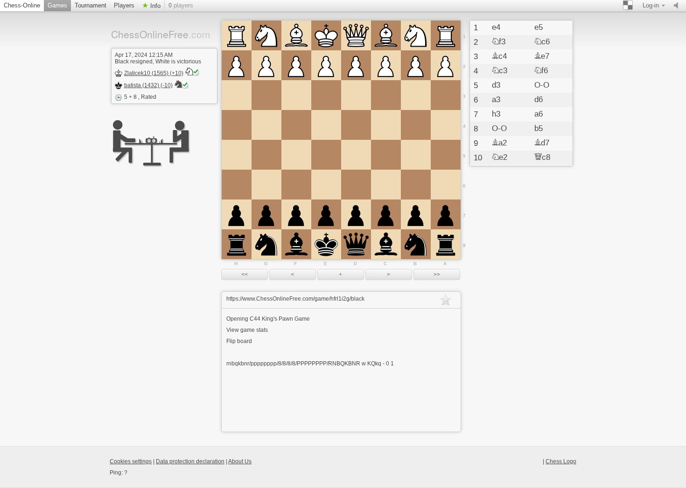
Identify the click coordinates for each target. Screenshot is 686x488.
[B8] (416, 244)
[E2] (326, 65)
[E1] (326, 35)
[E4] (326, 125)
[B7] (416, 214)
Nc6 (542, 42)
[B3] (416, 95)
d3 (496, 85)
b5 (538, 128)
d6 (538, 99)
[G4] (266, 125)
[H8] (237, 244)
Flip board (239, 341)
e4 (496, 27)
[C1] (386, 35)
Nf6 (541, 71)
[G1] (266, 35)
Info (154, 5)
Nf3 (498, 42)
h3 (496, 114)
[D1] (356, 35)
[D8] (356, 244)
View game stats (247, 330)
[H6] (237, 184)
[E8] (326, 244)
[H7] (237, 214)
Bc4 (499, 56)
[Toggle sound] (678, 5)
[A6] (446, 184)
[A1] (446, 35)
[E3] (326, 95)
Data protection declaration (190, 461)
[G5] (266, 155)
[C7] (386, 214)
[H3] (237, 95)
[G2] (266, 65)
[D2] (356, 65)
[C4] (386, 125)
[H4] (237, 125)
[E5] (326, 155)
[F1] (296, 35)
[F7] (296, 214)
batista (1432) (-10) (148, 85)
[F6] (296, 184)
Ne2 (499, 157)
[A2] (446, 65)
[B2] (416, 65)
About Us (240, 461)
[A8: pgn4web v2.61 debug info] (446, 244)
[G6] (266, 184)
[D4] (356, 125)
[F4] (296, 125)
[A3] (446, 95)
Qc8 (542, 157)
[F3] (296, 95)
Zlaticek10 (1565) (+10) (153, 73)
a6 (538, 114)
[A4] (446, 125)
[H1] (237, 35)
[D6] (356, 184)
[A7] (446, 214)
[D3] (356, 95)
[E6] (326, 184)
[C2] (386, 65)
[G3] (266, 95)
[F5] (296, 155)
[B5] (416, 155)
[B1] (416, 35)
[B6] (416, 184)
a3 (496, 99)
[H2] (237, 65)
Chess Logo (561, 461)
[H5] (237, 155)
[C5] (386, 155)
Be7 (541, 56)
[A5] (446, 155)
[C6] (386, 184)
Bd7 (541, 143)
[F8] (296, 244)
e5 (538, 27)
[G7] (266, 214)
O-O (541, 85)
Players (124, 5)
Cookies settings (131, 461)
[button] (244, 274)
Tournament (90, 5)
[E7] (326, 214)
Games (57, 5)
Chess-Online (22, 5)
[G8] (266, 244)
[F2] (296, 65)
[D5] (356, 155)
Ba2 (499, 143)
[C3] (386, 95)
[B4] (416, 125)
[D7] (356, 214)
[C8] (386, 244)
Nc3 (499, 71)
